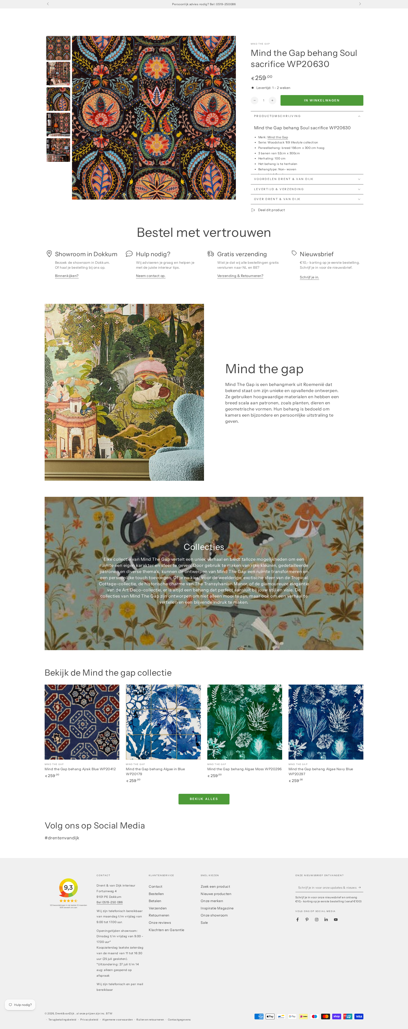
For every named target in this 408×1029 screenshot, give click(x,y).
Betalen (155, 901)
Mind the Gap (260, 43)
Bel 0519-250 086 (110, 902)
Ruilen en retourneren (150, 1019)
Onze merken (212, 901)
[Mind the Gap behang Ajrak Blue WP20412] (82, 722)
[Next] (229, 117)
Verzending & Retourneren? (240, 276)
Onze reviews (160, 922)
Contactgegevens (179, 1019)
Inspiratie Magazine (217, 908)
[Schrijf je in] (360, 887)
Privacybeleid (89, 1019)
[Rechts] (359, 4)
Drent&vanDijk (65, 1013)
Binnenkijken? (67, 276)
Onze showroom (214, 915)
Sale (204, 922)
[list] (204, 266)
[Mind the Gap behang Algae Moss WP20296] (244, 722)
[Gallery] (140, 118)
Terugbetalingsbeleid (62, 1019)
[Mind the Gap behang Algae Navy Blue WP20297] (326, 722)
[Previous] (79, 117)
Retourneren (159, 915)
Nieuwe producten (216, 894)
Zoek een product (215, 886)
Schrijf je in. (309, 277)
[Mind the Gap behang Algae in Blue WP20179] (163, 722)
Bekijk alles (204, 799)
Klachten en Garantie (166, 930)
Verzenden (158, 908)
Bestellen (156, 894)
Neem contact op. (151, 276)
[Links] (48, 4)
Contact (155, 886)
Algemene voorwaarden (117, 1019)
